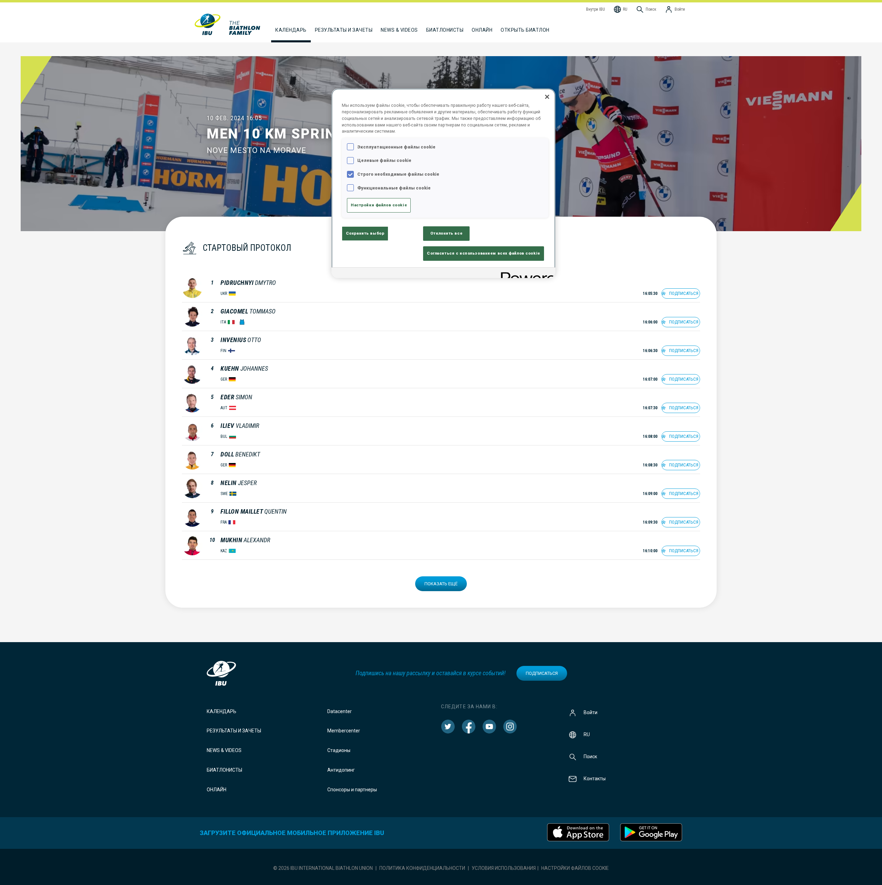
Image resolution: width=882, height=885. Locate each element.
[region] (443, 183)
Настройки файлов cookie (575, 868)
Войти (590, 712)
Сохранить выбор (365, 233)
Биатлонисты (224, 770)
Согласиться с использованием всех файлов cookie (483, 253)
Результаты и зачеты (234, 730)
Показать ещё (441, 583)
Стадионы (338, 750)
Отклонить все (446, 233)
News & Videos (224, 750)
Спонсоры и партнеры (352, 789)
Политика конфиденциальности (422, 868)
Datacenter (339, 711)
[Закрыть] (547, 96)
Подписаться (542, 673)
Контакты (595, 778)
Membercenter (343, 730)
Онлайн (482, 30)
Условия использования (504, 868)
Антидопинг (341, 770)
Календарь (221, 711)
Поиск (590, 756)
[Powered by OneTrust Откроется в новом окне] (526, 273)
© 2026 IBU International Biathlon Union (323, 868)
